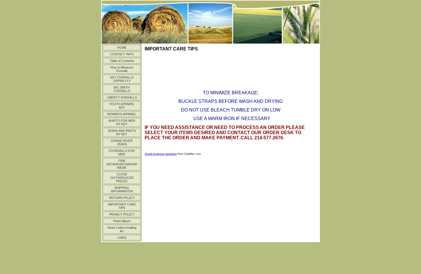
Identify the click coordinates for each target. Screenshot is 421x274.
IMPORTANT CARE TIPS (122, 206)
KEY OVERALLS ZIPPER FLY (121, 79)
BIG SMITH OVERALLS (122, 89)
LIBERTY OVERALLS (122, 97)
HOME (122, 47)
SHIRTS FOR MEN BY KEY (121, 122)
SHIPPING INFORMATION (122, 189)
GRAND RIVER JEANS (122, 142)
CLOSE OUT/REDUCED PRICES (121, 178)
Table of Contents (122, 60)
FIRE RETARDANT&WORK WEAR (122, 164)
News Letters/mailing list (121, 229)
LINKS (121, 237)
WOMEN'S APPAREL (121, 114)
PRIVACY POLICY (122, 214)
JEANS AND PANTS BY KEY (122, 132)
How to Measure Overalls (121, 69)
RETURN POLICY (122, 197)
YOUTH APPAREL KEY (122, 105)
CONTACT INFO (122, 54)
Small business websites (161, 153)
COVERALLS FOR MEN (122, 152)
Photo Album (121, 221)
